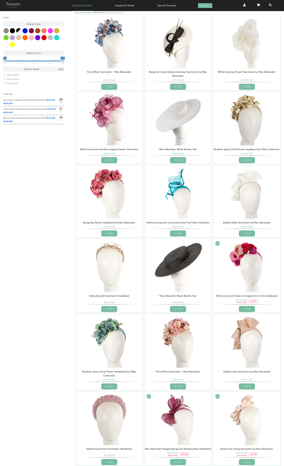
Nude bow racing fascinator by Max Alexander (247, 448)
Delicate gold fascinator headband (109, 295)
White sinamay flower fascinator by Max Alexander (247, 71)
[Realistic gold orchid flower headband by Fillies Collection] (247, 118)
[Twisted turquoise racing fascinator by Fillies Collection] (178, 192)
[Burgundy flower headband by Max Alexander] (109, 192)
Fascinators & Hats (86, 13)
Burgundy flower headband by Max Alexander (109, 222)
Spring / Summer (99, 13)
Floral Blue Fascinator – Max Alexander (109, 71)
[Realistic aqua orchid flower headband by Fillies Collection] (109, 341)
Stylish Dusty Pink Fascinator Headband (109, 448)
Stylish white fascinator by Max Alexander (247, 222)
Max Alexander (12, 83)
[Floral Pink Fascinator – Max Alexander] (178, 341)
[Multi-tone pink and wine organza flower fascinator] (109, 118)
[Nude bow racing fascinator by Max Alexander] (247, 418)
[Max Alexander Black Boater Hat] (178, 265)
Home (77, 13)
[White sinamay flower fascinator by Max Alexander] (247, 41)
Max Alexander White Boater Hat (178, 149)
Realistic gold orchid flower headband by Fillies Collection (247, 149)
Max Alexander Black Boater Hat (178, 295)
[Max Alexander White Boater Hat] (178, 118)
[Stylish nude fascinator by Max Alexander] (247, 341)
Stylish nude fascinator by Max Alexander (247, 371)
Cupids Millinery (13, 75)
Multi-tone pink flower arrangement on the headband (246, 295)
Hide (61, 69)
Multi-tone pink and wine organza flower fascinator (109, 149)
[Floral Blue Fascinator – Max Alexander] (109, 41)
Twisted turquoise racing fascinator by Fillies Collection (178, 222)
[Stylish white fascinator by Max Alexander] (247, 192)
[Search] (270, 5)
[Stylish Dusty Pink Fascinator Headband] (109, 418)
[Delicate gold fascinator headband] (109, 265)
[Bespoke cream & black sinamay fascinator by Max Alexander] (178, 41)
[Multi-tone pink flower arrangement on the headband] (247, 265)
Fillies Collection (13, 79)
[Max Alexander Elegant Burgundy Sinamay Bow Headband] (178, 418)
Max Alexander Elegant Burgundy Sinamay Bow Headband (178, 448)
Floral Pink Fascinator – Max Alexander (178, 371)
